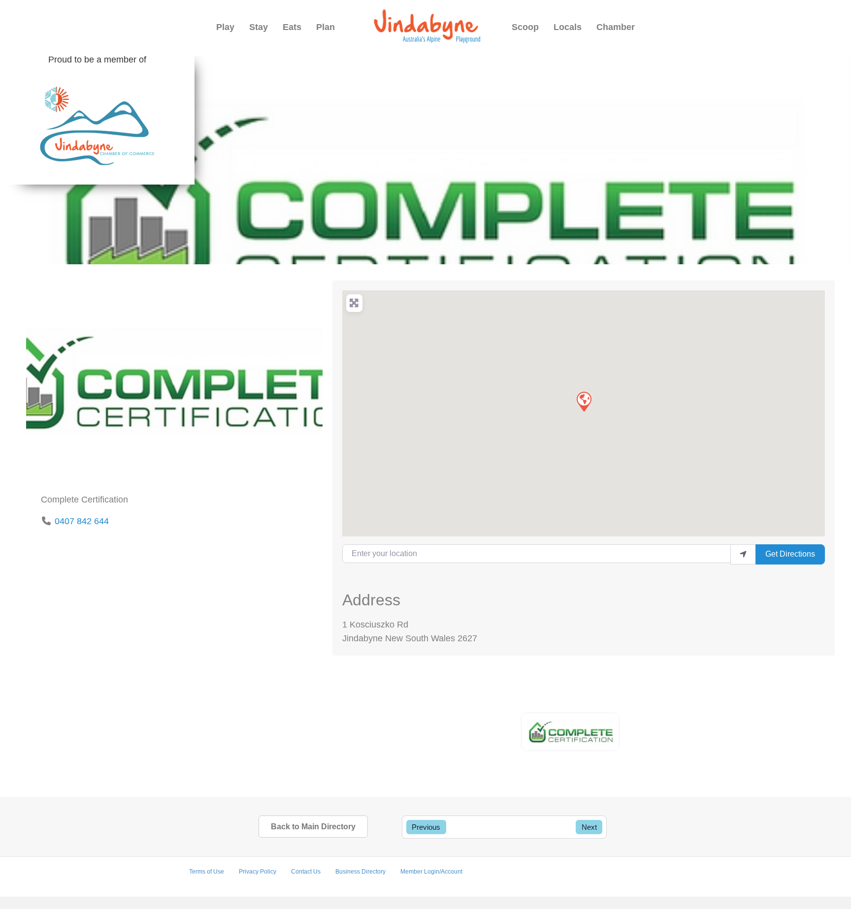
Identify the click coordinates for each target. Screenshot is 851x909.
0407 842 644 (82, 521)
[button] (583, 401)
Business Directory (360, 871)
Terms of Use (206, 871)
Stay (258, 27)
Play (225, 27)
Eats (292, 27)
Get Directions (790, 554)
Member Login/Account (431, 871)
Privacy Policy (257, 871)
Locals (568, 27)
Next (589, 827)
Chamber (615, 27)
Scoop (525, 27)
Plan (325, 27)
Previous (426, 827)
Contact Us (306, 871)
